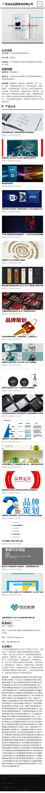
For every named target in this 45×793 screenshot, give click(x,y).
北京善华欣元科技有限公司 (32, 745)
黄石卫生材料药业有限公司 (20, 714)
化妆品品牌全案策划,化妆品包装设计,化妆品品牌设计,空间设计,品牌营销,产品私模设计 (22, 413)
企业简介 (7, 646)
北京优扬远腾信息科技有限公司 (26, 763)
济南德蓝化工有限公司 (10, 737)
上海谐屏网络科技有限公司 (25, 755)
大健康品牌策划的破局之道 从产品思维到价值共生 (19, 311)
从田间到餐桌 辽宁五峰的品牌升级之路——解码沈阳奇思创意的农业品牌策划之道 (22, 464)
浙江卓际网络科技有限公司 (23, 682)
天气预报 (38, 693)
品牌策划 (31, 787)
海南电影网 (31, 740)
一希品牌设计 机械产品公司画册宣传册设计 (22, 25)
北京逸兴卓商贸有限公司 (31, 687)
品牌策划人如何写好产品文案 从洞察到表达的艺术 (19, 158)
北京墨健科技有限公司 (20, 721)
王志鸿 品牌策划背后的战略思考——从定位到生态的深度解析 (22, 234)
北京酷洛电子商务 (30, 680)
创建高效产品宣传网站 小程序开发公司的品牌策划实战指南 (22, 515)
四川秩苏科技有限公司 (29, 724)
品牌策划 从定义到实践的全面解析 (13, 260)
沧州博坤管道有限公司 (10, 708)
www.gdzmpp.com (13, 641)
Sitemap (32, 790)
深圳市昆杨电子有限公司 (23, 703)
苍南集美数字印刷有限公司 (11, 748)
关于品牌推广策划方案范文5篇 (12, 541)
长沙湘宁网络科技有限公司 (25, 758)
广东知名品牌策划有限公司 (18, 4)
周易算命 (8, 750)
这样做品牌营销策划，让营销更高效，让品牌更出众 (19, 336)
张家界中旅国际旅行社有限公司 (31, 734)
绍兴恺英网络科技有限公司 (22, 750)
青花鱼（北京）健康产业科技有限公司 (28, 706)
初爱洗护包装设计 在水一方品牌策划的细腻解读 (18, 388)
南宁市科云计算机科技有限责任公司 (27, 685)
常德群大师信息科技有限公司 (21, 716)
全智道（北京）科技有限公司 (29, 727)
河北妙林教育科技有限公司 (11, 745)
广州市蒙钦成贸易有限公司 (27, 690)
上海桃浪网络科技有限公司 (20, 677)
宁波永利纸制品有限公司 (24, 719)
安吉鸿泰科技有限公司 (28, 700)
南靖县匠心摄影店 (13, 724)
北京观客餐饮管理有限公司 (25, 753)
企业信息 (7, 50)
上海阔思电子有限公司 (28, 729)
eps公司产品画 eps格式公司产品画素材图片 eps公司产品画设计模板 (22, 592)
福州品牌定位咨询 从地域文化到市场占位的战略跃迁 (20, 490)
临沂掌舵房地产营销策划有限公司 (14, 740)
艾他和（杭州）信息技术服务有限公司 (16, 695)
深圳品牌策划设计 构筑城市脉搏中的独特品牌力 (18, 132)
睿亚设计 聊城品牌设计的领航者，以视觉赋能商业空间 (20, 566)
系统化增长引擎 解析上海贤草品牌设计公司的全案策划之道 (22, 209)
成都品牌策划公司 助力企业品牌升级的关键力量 (18, 617)
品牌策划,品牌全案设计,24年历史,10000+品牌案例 (19, 362)
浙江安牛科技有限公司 (23, 761)
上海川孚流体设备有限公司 (27, 732)
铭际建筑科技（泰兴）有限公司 (28, 698)
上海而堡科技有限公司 (30, 711)
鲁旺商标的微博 (7, 183)
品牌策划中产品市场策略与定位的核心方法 (16, 439)
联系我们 (7, 623)
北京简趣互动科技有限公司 (32, 742)
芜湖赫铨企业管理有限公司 (25, 693)
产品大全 (10, 106)
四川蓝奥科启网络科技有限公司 (30, 737)
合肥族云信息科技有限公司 (28, 708)
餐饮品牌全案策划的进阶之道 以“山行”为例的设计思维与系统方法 (22, 285)
